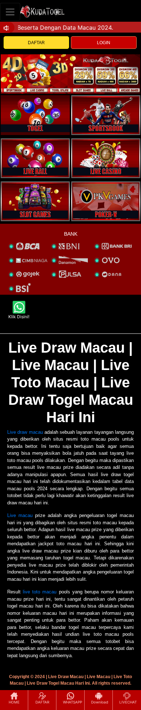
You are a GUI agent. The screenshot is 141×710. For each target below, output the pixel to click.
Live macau (20, 515)
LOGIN (103, 42)
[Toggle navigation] (10, 12)
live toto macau (39, 592)
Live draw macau (25, 432)
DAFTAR (36, 42)
